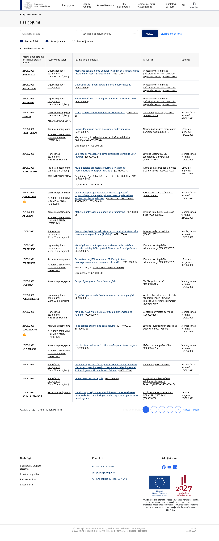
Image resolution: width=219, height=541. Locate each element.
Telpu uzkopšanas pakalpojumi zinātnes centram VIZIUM (105, 98)
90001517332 (170, 76)
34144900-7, (124, 325)
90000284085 (151, 314)
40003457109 (151, 303)
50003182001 (151, 398)
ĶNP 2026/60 (29, 196)
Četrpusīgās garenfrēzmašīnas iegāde (95, 281)
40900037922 (167, 170)
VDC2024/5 (28, 102)
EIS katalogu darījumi (170, 5)
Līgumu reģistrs (87, 5)
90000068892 (156, 214)
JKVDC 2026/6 (29, 171)
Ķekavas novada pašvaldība (158, 192)
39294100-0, (114, 198)
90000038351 (161, 131)
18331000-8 (94, 201)
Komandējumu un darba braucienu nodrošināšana (102, 128)
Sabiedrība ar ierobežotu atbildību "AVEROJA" (102, 139)
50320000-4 (82, 87)
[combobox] (109, 33)
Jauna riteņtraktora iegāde (89, 378)
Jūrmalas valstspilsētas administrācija (155, 247)
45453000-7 (82, 250)
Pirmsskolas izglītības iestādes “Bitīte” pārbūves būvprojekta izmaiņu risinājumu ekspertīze (100, 261)
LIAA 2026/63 (29, 329)
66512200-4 (125, 370)
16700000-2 (112, 378)
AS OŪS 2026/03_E (32, 396)
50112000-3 (81, 328)
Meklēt (150, 33)
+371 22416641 (105, 466)
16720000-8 (82, 348)
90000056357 (167, 248)
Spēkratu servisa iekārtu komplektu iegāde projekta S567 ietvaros (105, 155)
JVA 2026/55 (28, 263)
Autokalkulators (105, 5)
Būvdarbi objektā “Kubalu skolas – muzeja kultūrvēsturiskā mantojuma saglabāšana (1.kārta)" (106, 233)
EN (183, 5)
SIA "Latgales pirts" (153, 281)
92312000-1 (121, 170)
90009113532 (151, 234)
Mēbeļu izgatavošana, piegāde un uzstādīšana (100, 211)
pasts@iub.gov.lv (105, 472)
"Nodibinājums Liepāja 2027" (158, 112)
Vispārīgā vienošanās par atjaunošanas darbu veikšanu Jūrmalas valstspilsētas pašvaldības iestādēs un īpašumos (106, 247)
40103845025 (162, 364)
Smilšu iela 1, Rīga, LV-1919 (111, 478)
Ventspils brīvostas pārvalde (158, 311)
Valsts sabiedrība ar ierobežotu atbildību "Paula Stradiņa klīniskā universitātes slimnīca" (160, 297)
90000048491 (151, 195)
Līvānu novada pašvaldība (157, 345)
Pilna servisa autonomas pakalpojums (95, 325)
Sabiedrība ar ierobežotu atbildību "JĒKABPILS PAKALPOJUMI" (156, 381)
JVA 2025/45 (28, 249)
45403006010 (167, 384)
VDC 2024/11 (29, 88)
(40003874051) (116, 267)
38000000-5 (92, 156)
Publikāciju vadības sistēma (30, 467)
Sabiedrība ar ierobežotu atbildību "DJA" (114, 176)
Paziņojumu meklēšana (30, 14)
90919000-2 (82, 101)
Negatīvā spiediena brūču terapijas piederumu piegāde (105, 295)
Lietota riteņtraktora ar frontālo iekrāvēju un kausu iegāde (106, 345)
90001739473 (161, 328)
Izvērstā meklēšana (171, 33)
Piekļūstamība (28, 479)
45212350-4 (120, 234)
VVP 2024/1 (28, 74)
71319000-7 (130, 262)
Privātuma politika (30, 473)
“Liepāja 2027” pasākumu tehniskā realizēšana (100, 112)
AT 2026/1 (27, 215)
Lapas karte (26, 484)
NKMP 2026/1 (29, 132)
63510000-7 (82, 131)
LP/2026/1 (28, 285)
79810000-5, (127, 198)
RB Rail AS (148, 364)
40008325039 (151, 115)
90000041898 (151, 159)
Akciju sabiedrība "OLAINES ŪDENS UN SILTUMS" (158, 394)
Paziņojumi (68, 5)
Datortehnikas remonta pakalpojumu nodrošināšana (103, 84)
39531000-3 (118, 73)
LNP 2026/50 (29, 349)
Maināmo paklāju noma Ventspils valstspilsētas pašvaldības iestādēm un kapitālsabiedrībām (107, 72)
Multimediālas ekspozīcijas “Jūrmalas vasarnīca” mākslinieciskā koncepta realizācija (100, 169)
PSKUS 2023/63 (30, 298)
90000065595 (151, 348)
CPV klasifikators (124, 5)
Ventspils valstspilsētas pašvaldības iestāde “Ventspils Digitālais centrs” (159, 73)
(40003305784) (94, 140)
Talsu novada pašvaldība (156, 231)
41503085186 (151, 283)
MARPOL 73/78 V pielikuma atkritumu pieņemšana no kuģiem (103, 313)
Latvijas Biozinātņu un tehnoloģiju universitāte (156, 155)
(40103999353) (82, 178)
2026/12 (26, 116)
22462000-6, (81, 201)
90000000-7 (91, 314)
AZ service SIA (100, 267)
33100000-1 (82, 297)
